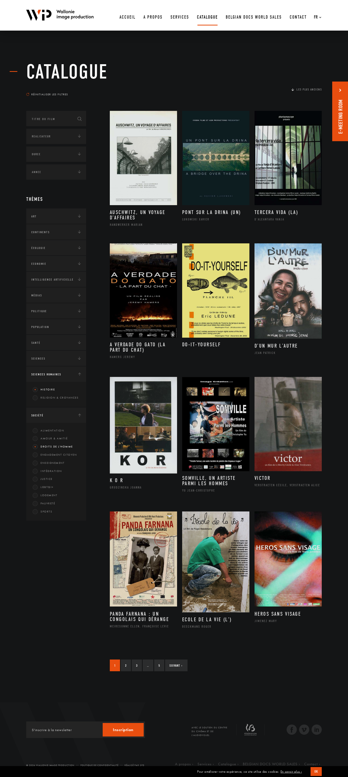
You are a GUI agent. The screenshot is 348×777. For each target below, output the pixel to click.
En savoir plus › (291, 771)
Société (37, 415)
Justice (46, 479)
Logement (49, 495)
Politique (39, 311)
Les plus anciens (309, 89)
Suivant (175, 665)
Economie (38, 264)
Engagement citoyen (59, 454)
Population (40, 327)
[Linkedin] (317, 730)
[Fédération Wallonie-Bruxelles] (250, 731)
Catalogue (67, 72)
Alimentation (52, 430)
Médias (36, 295)
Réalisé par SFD (134, 765)
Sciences (38, 358)
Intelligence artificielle (52, 279)
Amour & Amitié (54, 438)
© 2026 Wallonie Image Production (50, 765)
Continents (40, 232)
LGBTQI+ (47, 487)
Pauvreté (48, 503)
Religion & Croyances (59, 397)
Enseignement (52, 463)
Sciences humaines (46, 374)
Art (34, 216)
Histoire (48, 389)
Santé (36, 343)
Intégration (51, 471)
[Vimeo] (304, 730)
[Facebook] (292, 730)
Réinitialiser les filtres (49, 94)
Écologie (38, 248)
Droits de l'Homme (57, 446)
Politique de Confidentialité (99, 765)
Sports (46, 511)
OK (316, 771)
